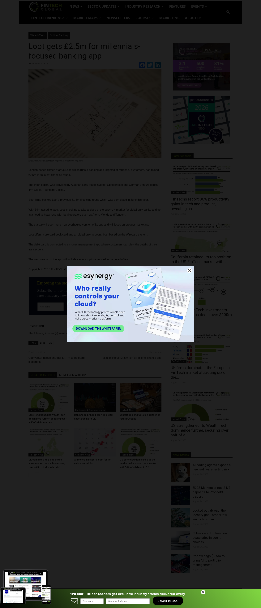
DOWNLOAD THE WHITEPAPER (98, 328)
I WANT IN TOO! (168, 600)
